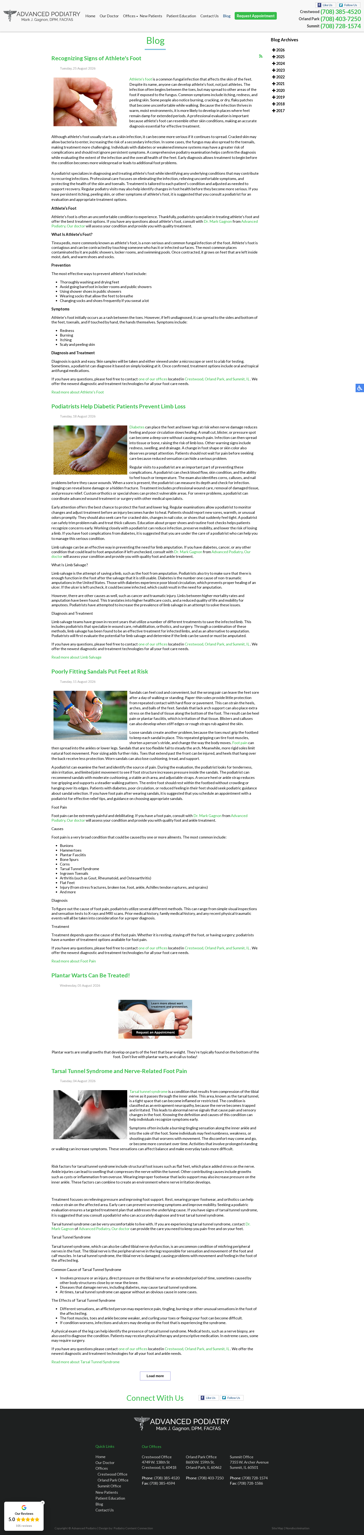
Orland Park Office (113, 1480)
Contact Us (209, 15)
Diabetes (137, 427)
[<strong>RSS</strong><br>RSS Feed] (260, 56)
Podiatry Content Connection (133, 1528)
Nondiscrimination (297, 1528)
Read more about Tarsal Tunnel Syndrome (85, 1361)
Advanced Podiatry (227, 551)
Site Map (277, 1528)
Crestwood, (195, 379)
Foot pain (240, 742)
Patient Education (181, 15)
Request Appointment (256, 15)
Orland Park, (215, 379)
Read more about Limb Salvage (76, 657)
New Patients (151, 15)
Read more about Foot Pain (73, 961)
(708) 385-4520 (341, 11)
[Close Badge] (42, 1503)
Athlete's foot (140, 79)
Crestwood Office (112, 1474)
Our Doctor (109, 15)
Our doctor (76, 226)
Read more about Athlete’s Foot (77, 392)
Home (90, 15)
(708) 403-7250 (341, 18)
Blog (226, 15)
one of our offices (152, 379)
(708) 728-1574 (341, 26)
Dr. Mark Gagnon (218, 221)
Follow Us (350, 5)
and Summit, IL (238, 379)
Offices (129, 15)
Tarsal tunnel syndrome (148, 1091)
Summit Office (109, 1486)
